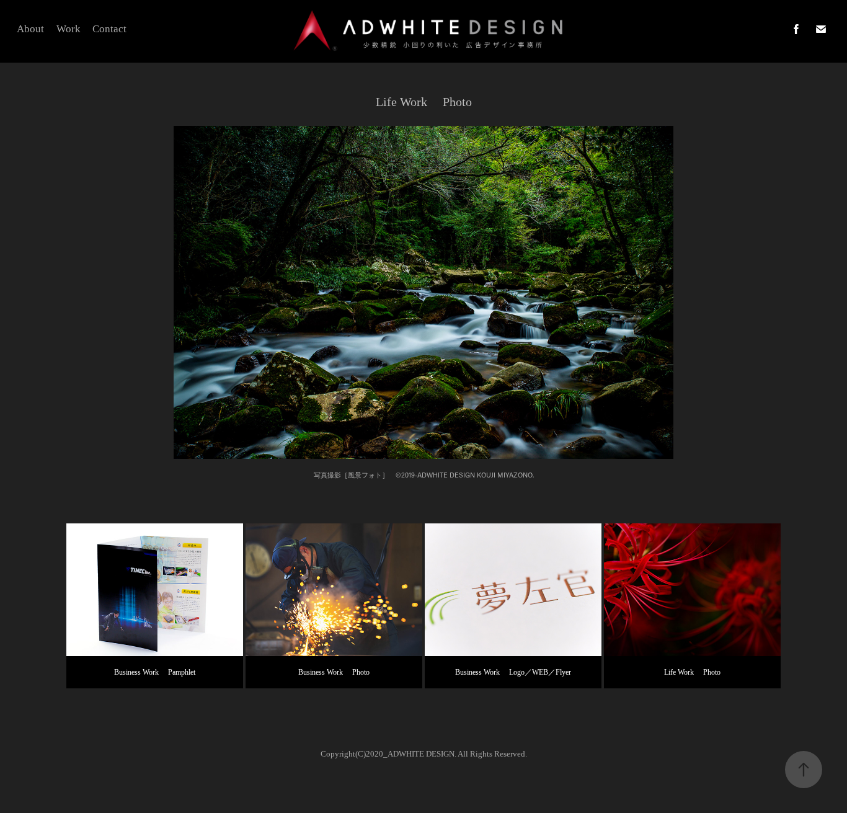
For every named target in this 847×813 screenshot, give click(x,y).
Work (68, 29)
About (30, 29)
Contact (109, 29)
